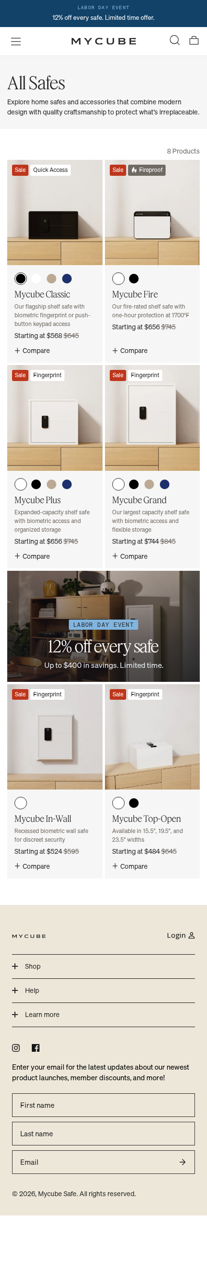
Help (32, 990)
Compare (36, 350)
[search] (175, 41)
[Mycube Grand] (152, 466)
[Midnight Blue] (67, 278)
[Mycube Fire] (152, 261)
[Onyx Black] (20, 278)
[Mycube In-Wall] (55, 781)
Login (176, 935)
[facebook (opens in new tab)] (35, 1048)
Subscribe (182, 1162)
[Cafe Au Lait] (51, 278)
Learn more (42, 1014)
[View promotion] (103, 13)
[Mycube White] (36, 278)
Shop (32, 966)
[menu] (13, 41)
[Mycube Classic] (55, 261)
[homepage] (104, 41)
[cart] (194, 41)
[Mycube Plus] (55, 466)
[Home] (29, 935)
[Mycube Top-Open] (152, 781)
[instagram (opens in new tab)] (16, 1048)
